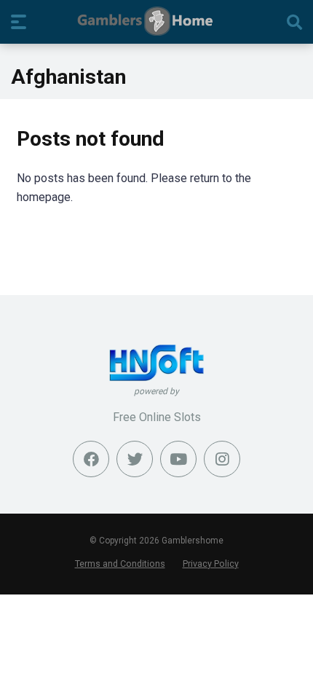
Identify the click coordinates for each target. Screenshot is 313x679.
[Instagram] (222, 459)
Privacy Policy (211, 563)
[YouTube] (178, 459)
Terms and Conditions (120, 563)
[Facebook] (91, 459)
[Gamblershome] (156, 21)
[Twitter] (134, 459)
